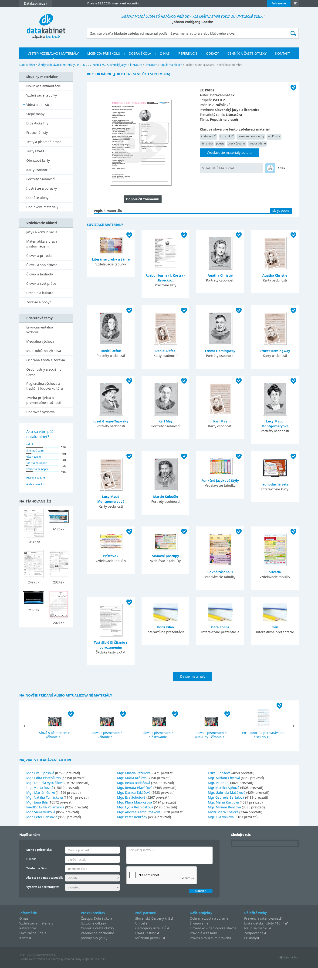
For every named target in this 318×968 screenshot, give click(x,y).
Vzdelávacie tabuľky (41, 95)
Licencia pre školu (103, 53)
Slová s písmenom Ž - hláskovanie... (159, 734)
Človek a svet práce (41, 283)
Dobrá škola (140, 53)
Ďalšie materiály (192, 676)
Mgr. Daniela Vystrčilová (45, 782)
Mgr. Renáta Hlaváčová (134, 787)
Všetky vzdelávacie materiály (53, 53)
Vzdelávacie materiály (36, 923)
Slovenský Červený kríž (152, 918)
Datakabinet (27, 65)
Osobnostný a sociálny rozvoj (43, 371)
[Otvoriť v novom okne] (288, 959)
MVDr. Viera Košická (223, 812)
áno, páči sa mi (35, 450)
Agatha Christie (220, 275)
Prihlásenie (278, 3)
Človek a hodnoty (39, 274)
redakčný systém (59, 959)
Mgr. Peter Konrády (132, 817)
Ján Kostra (274, 136)
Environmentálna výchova (39, 329)
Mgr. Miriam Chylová (224, 778)
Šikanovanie (199, 923)
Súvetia (275, 572)
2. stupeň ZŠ (208, 136)
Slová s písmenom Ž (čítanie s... (106, 734)
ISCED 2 (82, 65)
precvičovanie (237, 143)
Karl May (166, 421)
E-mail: (31, 859)
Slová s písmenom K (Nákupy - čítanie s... (211, 734)
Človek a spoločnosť (41, 265)
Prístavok (110, 556)
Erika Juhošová (219, 773)
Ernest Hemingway (220, 350)
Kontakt (282, 53)
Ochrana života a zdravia (45, 360)
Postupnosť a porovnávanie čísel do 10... (263, 734)
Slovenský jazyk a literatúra (124, 65)
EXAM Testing (145, 933)
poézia (220, 143)
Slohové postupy (165, 556)
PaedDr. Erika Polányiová (45, 807)
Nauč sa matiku (256, 928)
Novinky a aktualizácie (43, 86)
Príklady (250, 938)
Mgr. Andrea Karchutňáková (139, 812)
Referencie (187, 53)
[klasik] (270, 168)
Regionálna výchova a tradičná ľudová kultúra (44, 386)
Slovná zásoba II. (220, 572)
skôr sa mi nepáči (36, 463)
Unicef (140, 923)
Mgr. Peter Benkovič (41, 817)
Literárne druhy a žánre (111, 259)
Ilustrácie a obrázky (41, 188)
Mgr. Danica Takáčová (134, 792)
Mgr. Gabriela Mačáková (226, 792)
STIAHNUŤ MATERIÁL (218, 168)
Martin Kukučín (165, 496)
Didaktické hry (37, 123)
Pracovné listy (37, 132)
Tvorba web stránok (32, 959)
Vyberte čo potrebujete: (42, 887)
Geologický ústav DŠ (150, 928)
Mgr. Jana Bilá (37, 802)
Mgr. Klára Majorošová (134, 802)
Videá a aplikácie (39, 104)
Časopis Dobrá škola (96, 918)
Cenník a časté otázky (247, 53)
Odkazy (212, 53)
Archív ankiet (34, 484)
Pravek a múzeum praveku (210, 938)
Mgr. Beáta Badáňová (133, 782)
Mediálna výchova (40, 341)
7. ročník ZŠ (97, 65)
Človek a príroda (39, 255)
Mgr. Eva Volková (221, 817)
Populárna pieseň (171, 65)
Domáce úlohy (37, 197)
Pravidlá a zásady (203, 933)
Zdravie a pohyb (38, 302)
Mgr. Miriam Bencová (224, 807)
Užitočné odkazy (93, 923)
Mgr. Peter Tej (218, 782)
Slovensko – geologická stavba (213, 928)
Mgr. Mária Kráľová (132, 778)
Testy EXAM (35, 151)
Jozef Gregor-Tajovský (110, 421)
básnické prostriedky (250, 136)
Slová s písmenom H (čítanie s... (55, 734)
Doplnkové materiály (42, 207)
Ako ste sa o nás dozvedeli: (44, 878)
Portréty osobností (40, 179)
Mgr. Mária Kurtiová (223, 802)
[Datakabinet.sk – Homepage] (46, 23)
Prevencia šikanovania (261, 918)
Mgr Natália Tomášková (44, 797)
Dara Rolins (220, 627)
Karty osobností (38, 169)
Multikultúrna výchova (43, 350)
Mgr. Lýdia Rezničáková (135, 807)
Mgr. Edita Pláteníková (43, 778)
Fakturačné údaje (32, 933)
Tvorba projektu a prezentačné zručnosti (43, 400)
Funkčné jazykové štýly (220, 480)
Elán (274, 627)
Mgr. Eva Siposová (40, 773)
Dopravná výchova (40, 412)
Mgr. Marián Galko (40, 792)
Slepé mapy (35, 114)
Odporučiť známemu (142, 199)
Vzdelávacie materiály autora (229, 152)
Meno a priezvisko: (39, 850)
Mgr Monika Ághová (223, 787)
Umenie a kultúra (39, 293)
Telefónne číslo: (37, 868)
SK (295, 3)
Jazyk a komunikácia (41, 232)
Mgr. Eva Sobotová (131, 797)
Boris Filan (165, 627)
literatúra (207, 143)
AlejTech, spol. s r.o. (94, 959)
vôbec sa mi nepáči (37, 469)
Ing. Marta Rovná (39, 787)
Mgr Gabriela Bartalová (226, 797)
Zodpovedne (254, 933)
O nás (165, 53)
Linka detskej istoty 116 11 (264, 923)
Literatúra (151, 65)
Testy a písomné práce (43, 142)
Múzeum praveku (148, 938)
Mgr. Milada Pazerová (134, 773)
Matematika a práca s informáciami (41, 243)
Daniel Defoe (111, 350)
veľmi (29, 444)
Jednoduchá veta (274, 484)
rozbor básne (257, 143)
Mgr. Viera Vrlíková (40, 812)
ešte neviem (33, 456)
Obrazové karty (38, 160)
